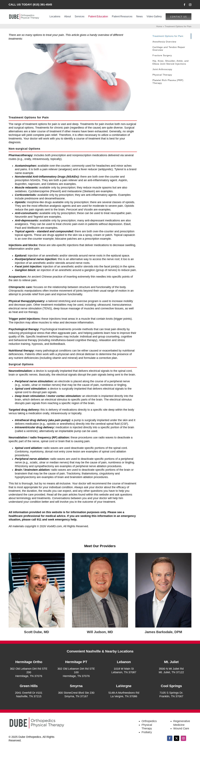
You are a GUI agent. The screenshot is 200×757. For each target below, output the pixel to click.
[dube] (37, 554)
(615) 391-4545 (42, 4)
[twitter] (176, 738)
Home (159, 26)
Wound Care (181, 728)
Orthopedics (149, 721)
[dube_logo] (24, 14)
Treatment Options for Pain (167, 36)
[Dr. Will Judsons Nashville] (100, 554)
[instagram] (190, 4)
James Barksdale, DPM (163, 632)
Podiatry (147, 732)
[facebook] (184, 4)
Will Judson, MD (100, 632)
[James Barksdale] (163, 554)
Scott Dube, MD (36, 632)
